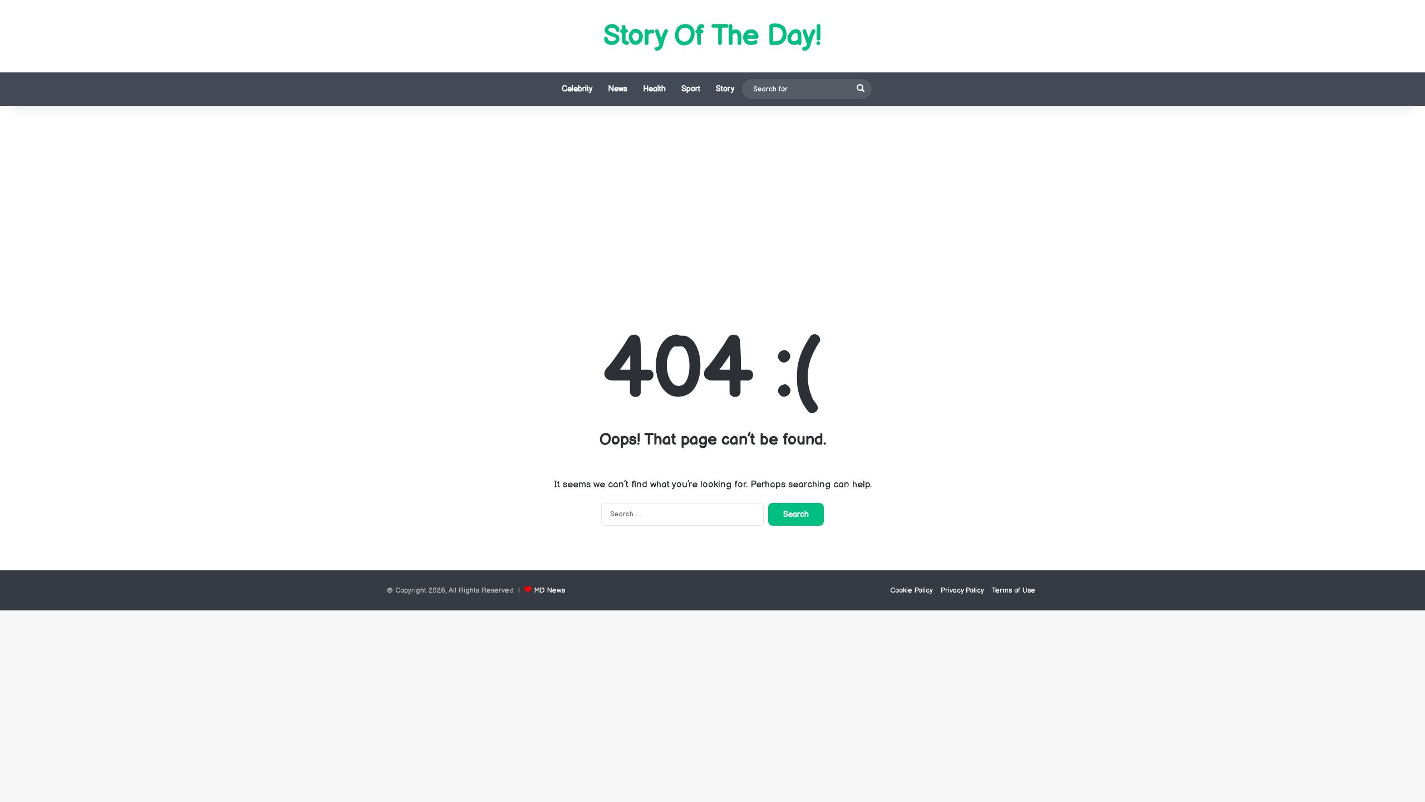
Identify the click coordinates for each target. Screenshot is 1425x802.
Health (654, 89)
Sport (690, 89)
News (617, 89)
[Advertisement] (712, 200)
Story (725, 89)
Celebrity (577, 89)
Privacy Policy (962, 590)
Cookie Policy (911, 590)
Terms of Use (1013, 590)
